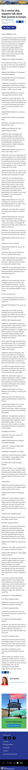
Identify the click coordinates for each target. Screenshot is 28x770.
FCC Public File (6, 747)
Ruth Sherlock (9, 20)
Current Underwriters (14, 722)
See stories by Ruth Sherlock (18, 682)
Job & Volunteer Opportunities (10, 754)
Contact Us (5, 751)
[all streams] (26, 768)
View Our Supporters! (14, 725)
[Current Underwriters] (14, 706)
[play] (2, 768)
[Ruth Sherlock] (4, 680)
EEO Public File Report (8, 744)
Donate (23, 2)
